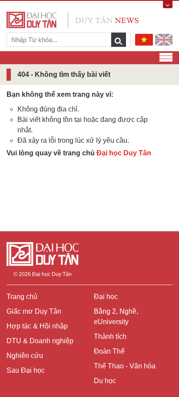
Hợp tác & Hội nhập (37, 326)
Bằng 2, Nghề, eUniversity (116, 316)
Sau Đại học (26, 370)
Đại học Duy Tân (123, 153)
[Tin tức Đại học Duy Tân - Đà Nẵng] (73, 19)
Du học (105, 380)
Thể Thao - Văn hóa (125, 366)
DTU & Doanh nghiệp (40, 341)
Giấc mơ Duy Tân (34, 311)
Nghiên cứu (25, 355)
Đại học (106, 296)
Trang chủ (22, 296)
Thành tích (110, 336)
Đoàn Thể (109, 351)
